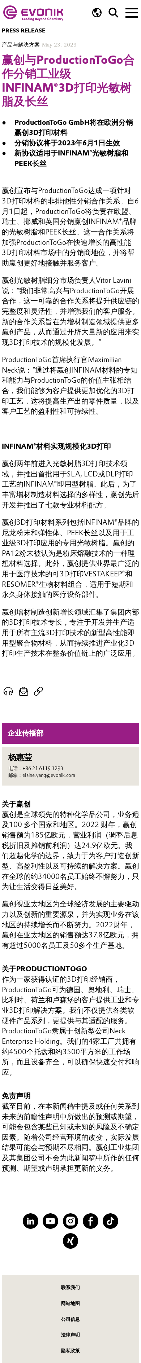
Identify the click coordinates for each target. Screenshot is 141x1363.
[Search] (113, 12)
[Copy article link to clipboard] (38, 691)
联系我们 (70, 1287)
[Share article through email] (23, 691)
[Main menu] (131, 12)
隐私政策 (70, 1350)
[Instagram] (70, 1221)
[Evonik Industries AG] (33, 13)
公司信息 (70, 1319)
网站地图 (70, 1303)
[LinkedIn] (30, 1221)
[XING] (70, 1241)
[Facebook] (90, 1221)
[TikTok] (110, 1221)
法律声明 (70, 1334)
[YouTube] (50, 1221)
